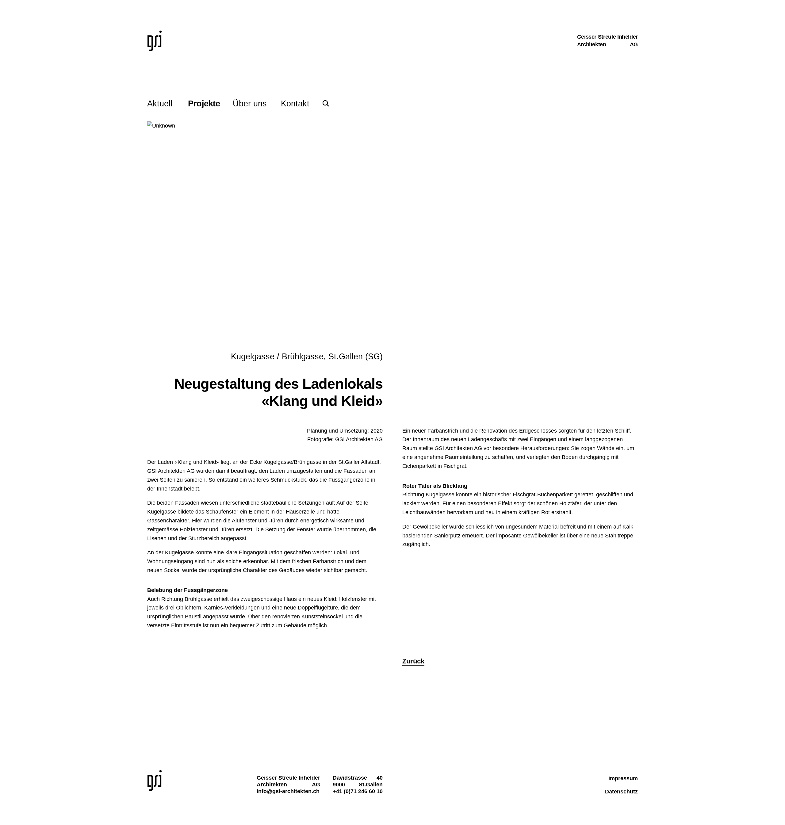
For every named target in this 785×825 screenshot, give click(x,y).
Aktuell (159, 103)
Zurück (413, 661)
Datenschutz (621, 792)
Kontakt (295, 103)
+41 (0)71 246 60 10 (358, 791)
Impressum (623, 778)
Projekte (204, 103)
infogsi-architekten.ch (288, 791)
